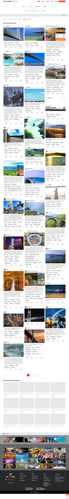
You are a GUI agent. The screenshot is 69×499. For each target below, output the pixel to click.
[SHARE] (16, 47)
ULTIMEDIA (36, 492)
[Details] (20, 47)
